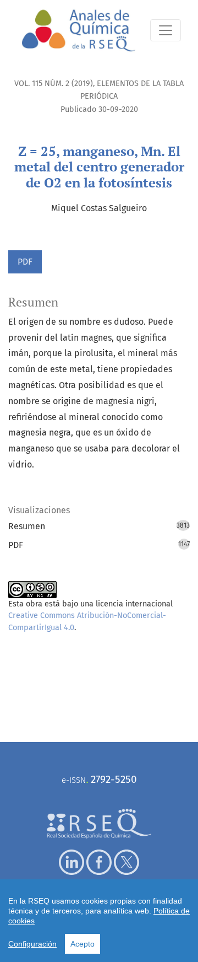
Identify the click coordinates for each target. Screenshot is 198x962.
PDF (25, 261)
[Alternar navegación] (165, 30)
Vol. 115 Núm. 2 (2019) (53, 83)
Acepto (82, 943)
